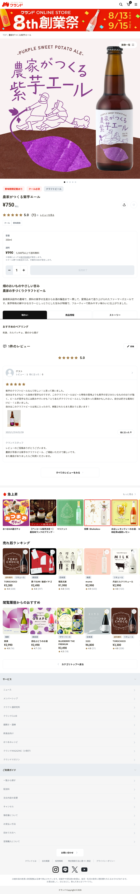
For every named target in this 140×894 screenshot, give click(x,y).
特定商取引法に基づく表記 (79, 860)
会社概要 (46, 860)
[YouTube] (84, 869)
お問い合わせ (67, 852)
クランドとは (30, 860)
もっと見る (128, 494)
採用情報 (59, 860)
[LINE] (65, 869)
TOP (5, 34)
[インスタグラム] (56, 869)
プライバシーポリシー (105, 860)
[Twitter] (75, 869)
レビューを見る (47, 214)
